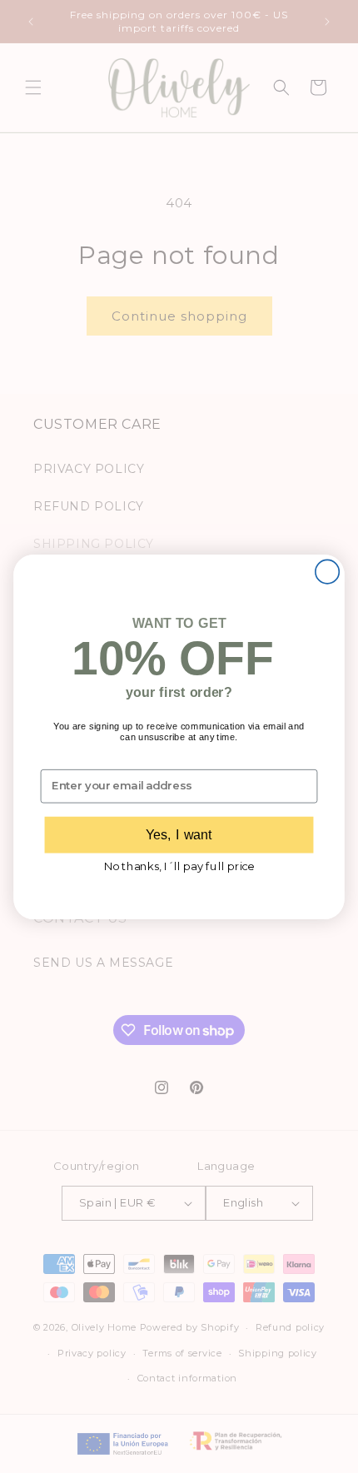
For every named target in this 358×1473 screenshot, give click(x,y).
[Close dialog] (327, 571)
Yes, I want (179, 834)
